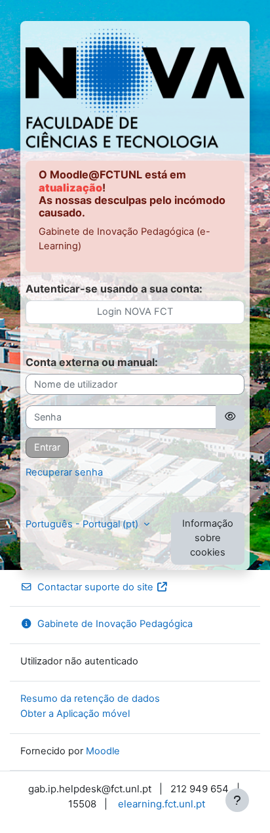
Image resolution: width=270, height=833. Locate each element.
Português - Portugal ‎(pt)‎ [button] (83, 524)
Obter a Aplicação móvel (75, 714)
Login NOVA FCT (135, 311)
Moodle (103, 751)
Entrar (47, 447)
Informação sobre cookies (207, 538)
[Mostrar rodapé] (237, 800)
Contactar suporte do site (95, 587)
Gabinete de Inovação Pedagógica (115, 624)
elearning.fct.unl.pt (161, 804)
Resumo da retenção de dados (90, 698)
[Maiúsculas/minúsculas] (230, 417)
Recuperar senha (64, 472)
